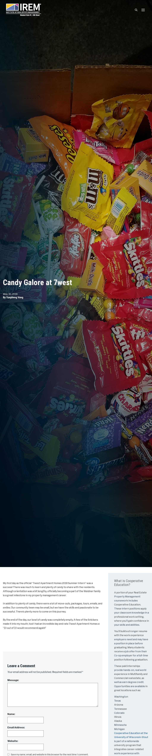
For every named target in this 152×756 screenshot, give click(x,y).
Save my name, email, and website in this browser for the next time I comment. (49, 754)
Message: (13, 680)
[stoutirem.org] (23, 9)
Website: (12, 741)
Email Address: (16, 727)
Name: (11, 714)
